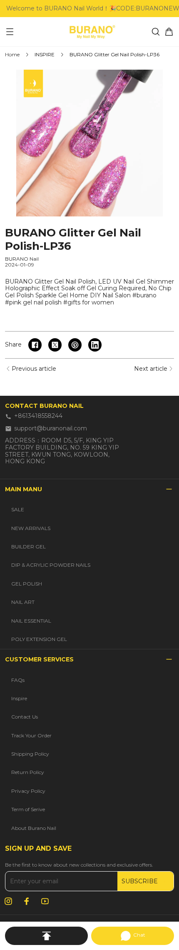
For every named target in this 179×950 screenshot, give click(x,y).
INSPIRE (45, 55)
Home (12, 55)
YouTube (45, 901)
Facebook (26, 901)
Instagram (8, 901)
